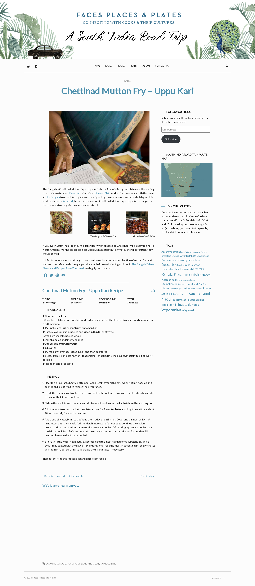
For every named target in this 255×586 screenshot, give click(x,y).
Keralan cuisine (188, 274)
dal (199, 260)
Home (97, 65)
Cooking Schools (56, 563)
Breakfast (166, 255)
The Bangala (52, 197)
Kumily (178, 279)
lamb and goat (90, 563)
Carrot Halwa (147, 476)
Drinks (178, 265)
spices (176, 294)
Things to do (183, 304)
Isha (177, 269)
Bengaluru (195, 252)
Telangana (181, 299)
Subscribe (171, 139)
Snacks (206, 288)
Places (121, 65)
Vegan (195, 304)
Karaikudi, (68, 201)
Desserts (168, 265)
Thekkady (167, 304)
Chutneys (171, 260)
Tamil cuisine (108, 563)
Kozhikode (168, 279)
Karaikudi (74, 563)
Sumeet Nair (102, 193)
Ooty (172, 288)
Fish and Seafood (190, 264)
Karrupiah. (75, 193)
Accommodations (171, 251)
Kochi (207, 275)
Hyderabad (167, 269)
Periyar (178, 288)
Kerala (167, 274)
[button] (61, 223)
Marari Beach (185, 284)
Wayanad (188, 310)
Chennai (175, 255)
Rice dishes (196, 288)
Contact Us (162, 65)
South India (167, 293)
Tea (173, 299)
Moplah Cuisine (198, 284)
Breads (204, 252)
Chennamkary (188, 255)
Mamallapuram (170, 284)
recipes (187, 288)
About (146, 65)
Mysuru (165, 288)
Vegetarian (171, 309)
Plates (134, 65)
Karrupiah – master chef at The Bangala (63, 476)
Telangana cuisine (195, 299)
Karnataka (197, 269)
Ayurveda (186, 252)
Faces (108, 65)
